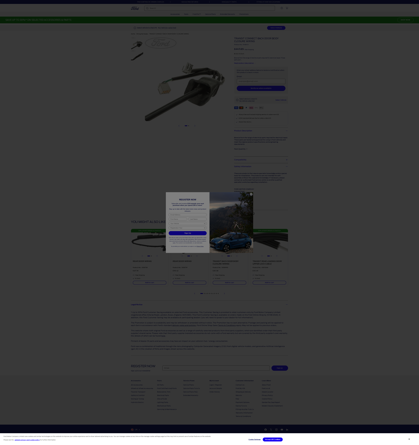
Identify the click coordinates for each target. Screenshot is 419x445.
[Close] (409, 439)
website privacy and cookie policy (27, 440)
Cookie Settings (255, 439)
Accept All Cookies (272, 439)
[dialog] (209, 439)
